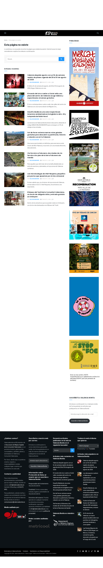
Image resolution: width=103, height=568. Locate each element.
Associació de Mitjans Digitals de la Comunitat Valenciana (14, 446)
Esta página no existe (15, 40)
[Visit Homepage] (51, 33)
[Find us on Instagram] (80, 551)
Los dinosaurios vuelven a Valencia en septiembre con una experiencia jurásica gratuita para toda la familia (90, 479)
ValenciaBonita (34, 82)
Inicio (5, 40)
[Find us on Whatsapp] (89, 551)
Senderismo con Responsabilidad (40, 551)
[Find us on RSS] (98, 551)
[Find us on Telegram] (86, 551)
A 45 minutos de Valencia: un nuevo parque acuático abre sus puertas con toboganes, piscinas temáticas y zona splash (91, 519)
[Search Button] (98, 33)
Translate (92, 449)
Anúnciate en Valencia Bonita (12, 551)
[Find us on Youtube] (83, 551)
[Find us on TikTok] (92, 551)
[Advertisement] (51, 15)
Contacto (25, 551)
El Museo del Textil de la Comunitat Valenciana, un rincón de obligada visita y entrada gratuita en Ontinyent (46, 194)
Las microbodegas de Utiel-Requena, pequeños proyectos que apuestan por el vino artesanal (46, 175)
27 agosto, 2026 (46, 119)
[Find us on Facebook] (77, 551)
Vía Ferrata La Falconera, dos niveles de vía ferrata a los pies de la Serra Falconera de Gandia (44, 155)
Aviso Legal (28, 553)
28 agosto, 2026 (46, 82)
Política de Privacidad (39, 553)
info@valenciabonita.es (17, 485)
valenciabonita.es (20, 553)
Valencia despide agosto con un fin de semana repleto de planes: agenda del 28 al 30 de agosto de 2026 (46, 77)
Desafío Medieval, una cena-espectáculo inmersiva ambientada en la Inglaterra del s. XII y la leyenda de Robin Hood (46, 114)
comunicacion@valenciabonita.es (14, 502)
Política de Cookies (51, 553)
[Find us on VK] (95, 551)
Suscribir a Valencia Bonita (79, 421)
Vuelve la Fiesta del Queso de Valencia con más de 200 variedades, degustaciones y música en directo (90, 505)
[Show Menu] (5, 33)
